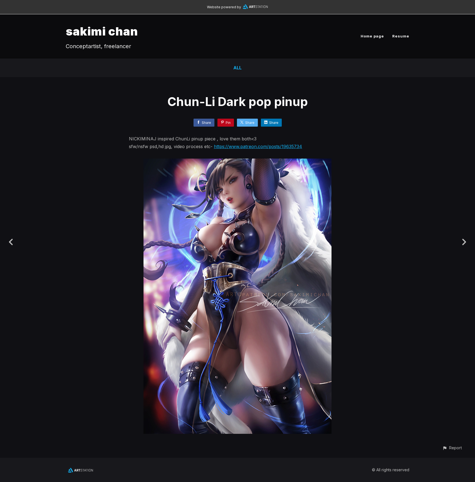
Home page (372, 36)
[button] (452, 447)
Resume (400, 36)
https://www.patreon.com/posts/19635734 (258, 146)
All (237, 67)
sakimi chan (102, 31)
